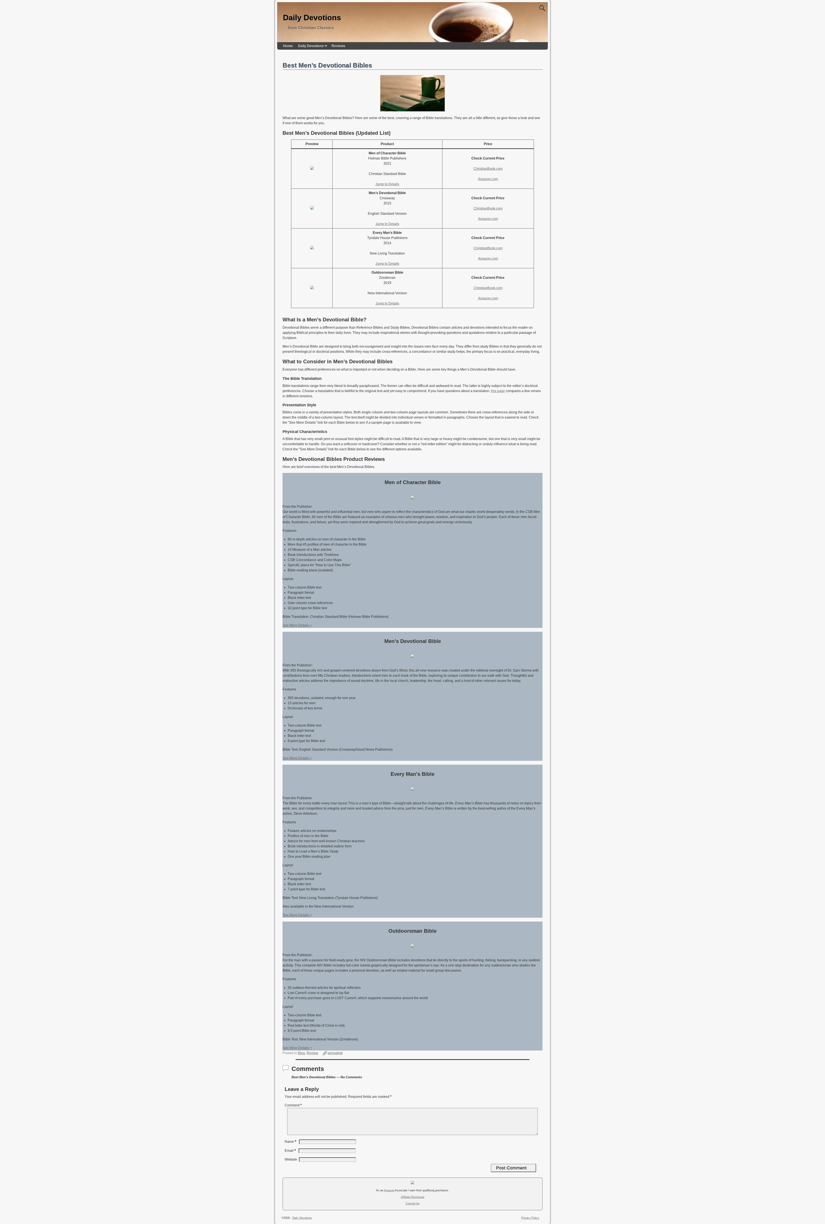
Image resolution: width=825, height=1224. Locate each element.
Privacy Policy (530, 1217)
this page (498, 391)
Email (290, 1150)
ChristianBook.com (488, 168)
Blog (301, 1053)
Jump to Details (387, 184)
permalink (335, 1053)
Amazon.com (488, 179)
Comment (293, 1105)
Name (290, 1141)
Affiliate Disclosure (412, 1197)
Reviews (338, 46)
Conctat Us (413, 1203)
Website (291, 1159)
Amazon (389, 1190)
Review (312, 1053)
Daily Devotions (312, 17)
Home (288, 46)
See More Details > (297, 625)
